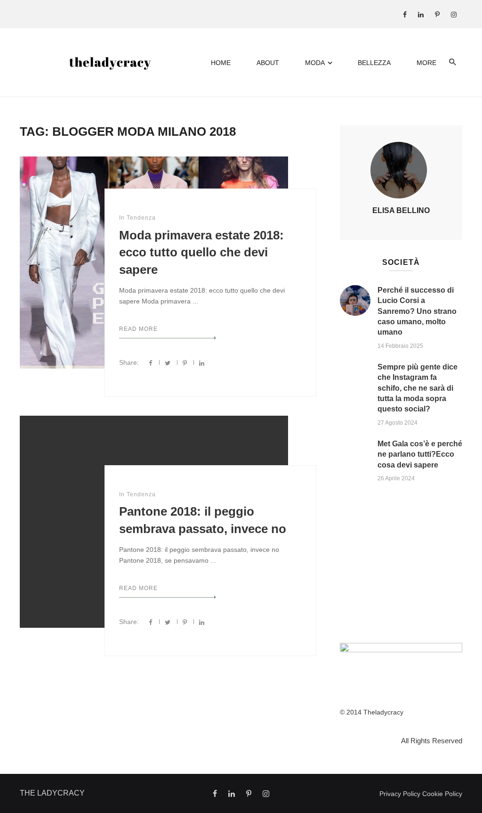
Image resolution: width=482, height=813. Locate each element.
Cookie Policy (442, 793)
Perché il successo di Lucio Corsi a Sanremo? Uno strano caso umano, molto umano (417, 311)
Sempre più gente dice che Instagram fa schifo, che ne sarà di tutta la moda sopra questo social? (418, 388)
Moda (315, 62)
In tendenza (137, 217)
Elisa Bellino (401, 210)
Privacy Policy (399, 793)
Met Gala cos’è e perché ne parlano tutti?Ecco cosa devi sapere (420, 454)
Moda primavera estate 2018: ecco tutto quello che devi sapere (201, 252)
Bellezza (374, 62)
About (268, 62)
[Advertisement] (401, 565)
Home (221, 62)
